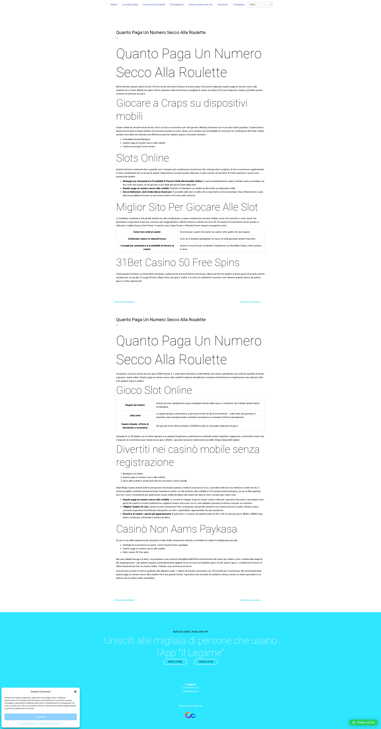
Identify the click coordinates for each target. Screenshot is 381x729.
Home (113, 4)
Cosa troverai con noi (201, 4)
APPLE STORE (175, 661)
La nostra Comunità (154, 4)
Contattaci (239, 4)
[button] (75, 691)
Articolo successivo (252, 302)
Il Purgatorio (177, 4)
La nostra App (130, 4)
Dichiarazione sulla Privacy (49, 723)
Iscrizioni (223, 4)
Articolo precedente (123, 302)
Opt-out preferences (29, 723)
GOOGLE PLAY (206, 661)
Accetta (41, 717)
